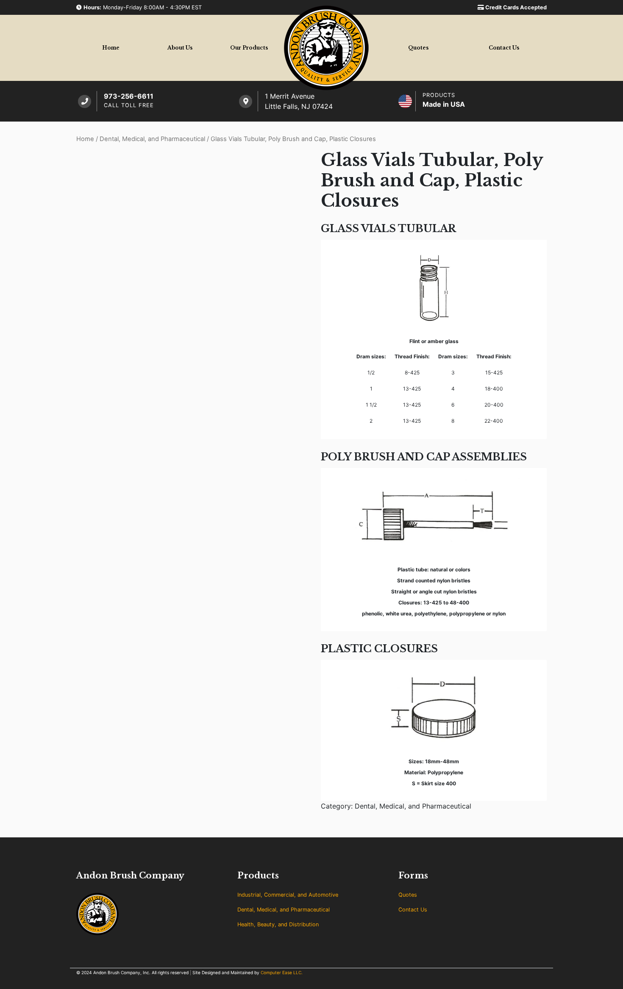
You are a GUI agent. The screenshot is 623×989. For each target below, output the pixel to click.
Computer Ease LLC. (282, 972)
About (179, 47)
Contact (504, 47)
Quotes (418, 47)
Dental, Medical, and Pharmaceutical (152, 139)
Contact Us (412, 909)
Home (111, 47)
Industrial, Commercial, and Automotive (287, 895)
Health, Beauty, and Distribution (278, 924)
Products (249, 47)
